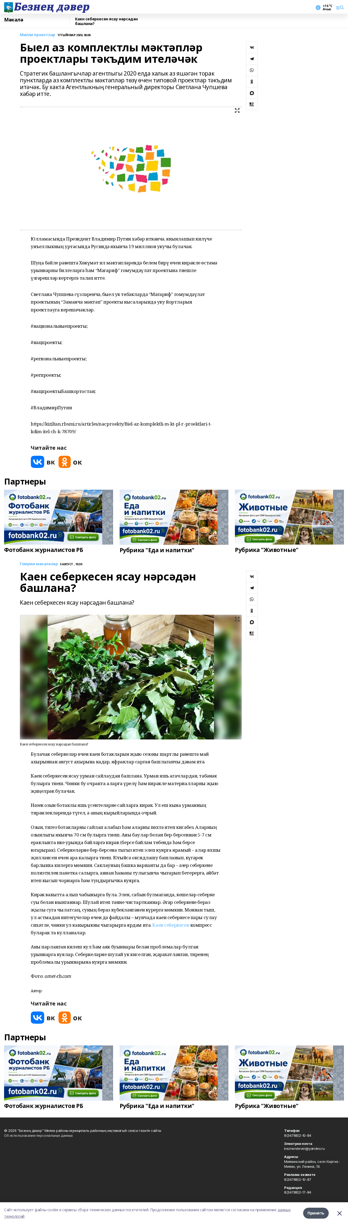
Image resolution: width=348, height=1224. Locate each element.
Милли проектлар (37, 35)
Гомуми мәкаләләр (39, 564)
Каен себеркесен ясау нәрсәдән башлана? (106, 21)
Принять (315, 1213)
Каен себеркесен (170, 925)
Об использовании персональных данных (38, 1135)
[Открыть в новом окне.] (43, 462)
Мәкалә (13, 20)
